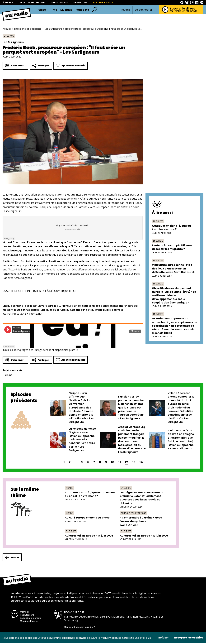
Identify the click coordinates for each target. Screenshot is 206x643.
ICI (74, 291)
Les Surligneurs (53, 28)
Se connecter (143, 10)
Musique (66, 10)
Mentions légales (29, 621)
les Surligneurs (63, 305)
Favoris (125, 10)
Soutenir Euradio (103, 2)
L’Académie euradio (31, 617)
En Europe (9, 35)
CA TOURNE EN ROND (183, 11)
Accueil (7, 28)
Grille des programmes (32, 2)
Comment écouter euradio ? (79, 627)
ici (77, 350)
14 (141, 462)
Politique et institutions (133, 513)
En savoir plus (143, 638)
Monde (69, 488)
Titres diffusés (59, 2)
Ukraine (7, 375)
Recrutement (27, 614)
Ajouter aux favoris (73, 65)
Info (54, 10)
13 (133, 462)
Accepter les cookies (188, 637)
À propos (8, 2)
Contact (24, 611)
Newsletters (81, 2)
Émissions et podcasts (27, 28)
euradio (14, 314)
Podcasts (82, 10)
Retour (14, 557)
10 (112, 462)
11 (119, 462)
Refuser (163, 637)
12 (126, 462)
